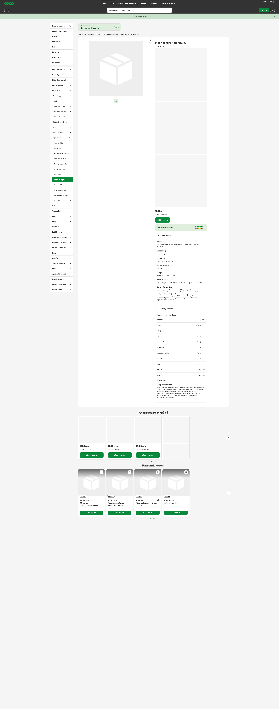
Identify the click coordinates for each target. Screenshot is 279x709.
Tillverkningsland (163, 266)
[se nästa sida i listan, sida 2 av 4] (228, 437)
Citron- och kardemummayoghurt (89, 504)
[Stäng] (274, 16)
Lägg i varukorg (162, 220)
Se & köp (90, 513)
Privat (263, 2)
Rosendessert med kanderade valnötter (117, 504)
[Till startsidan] (9, 3)
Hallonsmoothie (171, 503)
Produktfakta (167, 236)
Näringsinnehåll (167, 309)
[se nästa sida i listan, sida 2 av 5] (229, 492)
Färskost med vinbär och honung (146, 504)
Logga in (264, 10)
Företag (271, 2)
